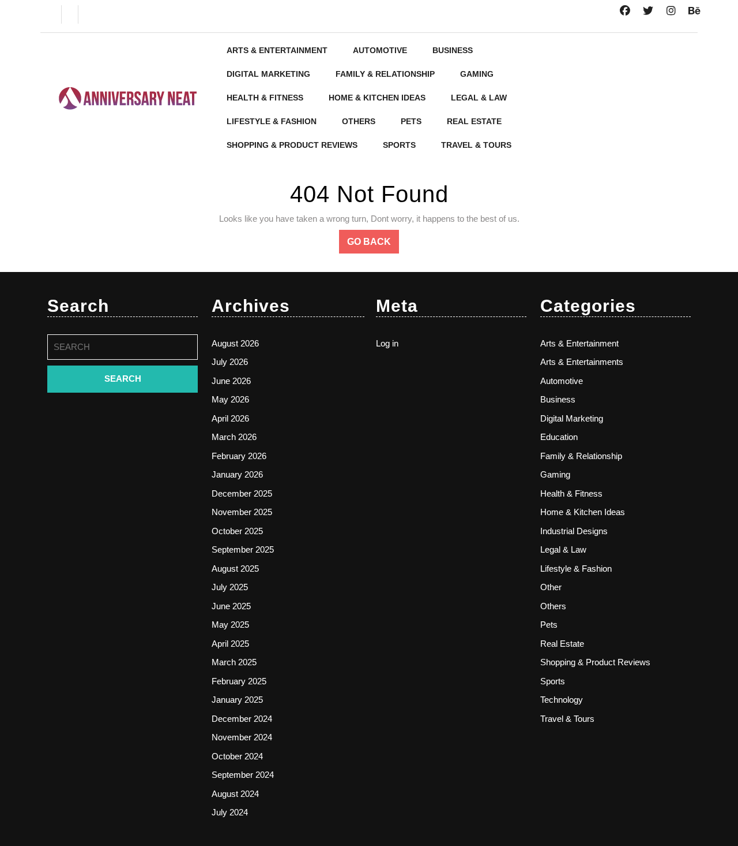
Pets (411, 121)
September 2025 (243, 549)
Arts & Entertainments (581, 362)
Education (559, 437)
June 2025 (231, 606)
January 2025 (237, 700)
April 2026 (230, 418)
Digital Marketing (268, 74)
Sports (399, 145)
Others (358, 121)
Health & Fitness (265, 97)
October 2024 (237, 756)
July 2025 (230, 587)
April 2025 (230, 644)
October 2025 (237, 531)
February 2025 (239, 681)
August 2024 (235, 794)
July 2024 (230, 812)
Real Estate (474, 121)
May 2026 (230, 399)
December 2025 (242, 493)
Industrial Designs (574, 531)
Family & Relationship (385, 74)
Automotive (380, 50)
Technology (561, 700)
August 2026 (235, 343)
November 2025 (242, 512)
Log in (387, 343)
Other (551, 587)
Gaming (477, 74)
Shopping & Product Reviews (292, 145)
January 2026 (237, 474)
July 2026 (230, 362)
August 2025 (235, 568)
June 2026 (231, 381)
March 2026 (234, 437)
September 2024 (243, 775)
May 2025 (230, 624)
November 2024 (242, 737)
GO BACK (373, 245)
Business (452, 50)
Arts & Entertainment (277, 50)
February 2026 (239, 456)
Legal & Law (479, 97)
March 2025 (234, 662)
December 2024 (242, 719)
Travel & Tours (476, 145)
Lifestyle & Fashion (272, 121)
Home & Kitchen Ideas (377, 97)
